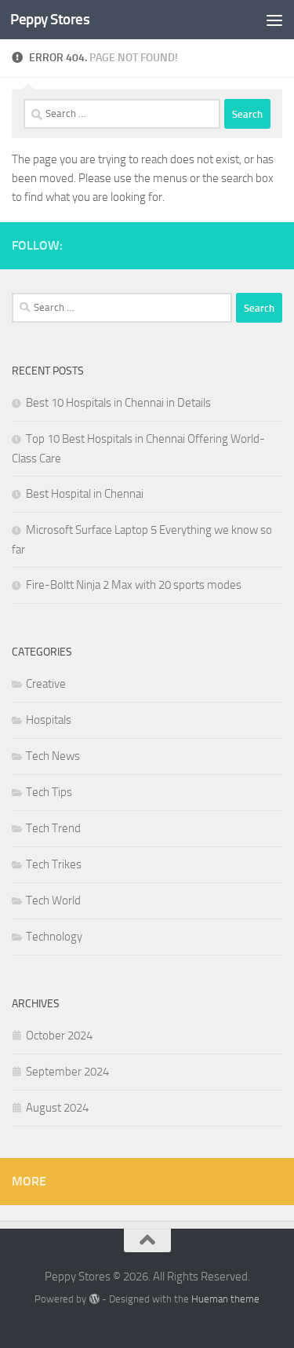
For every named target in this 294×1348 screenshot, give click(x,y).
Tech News (53, 756)
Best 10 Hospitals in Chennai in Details (118, 403)
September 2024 (67, 1072)
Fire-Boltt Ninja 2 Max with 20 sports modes (133, 585)
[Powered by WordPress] (94, 1299)
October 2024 (59, 1035)
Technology (54, 937)
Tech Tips (49, 792)
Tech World (53, 900)
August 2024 (57, 1108)
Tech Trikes (54, 864)
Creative (46, 684)
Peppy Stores (49, 19)
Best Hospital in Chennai (84, 494)
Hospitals (48, 720)
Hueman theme (225, 1299)
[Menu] (274, 19)
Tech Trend (53, 828)
